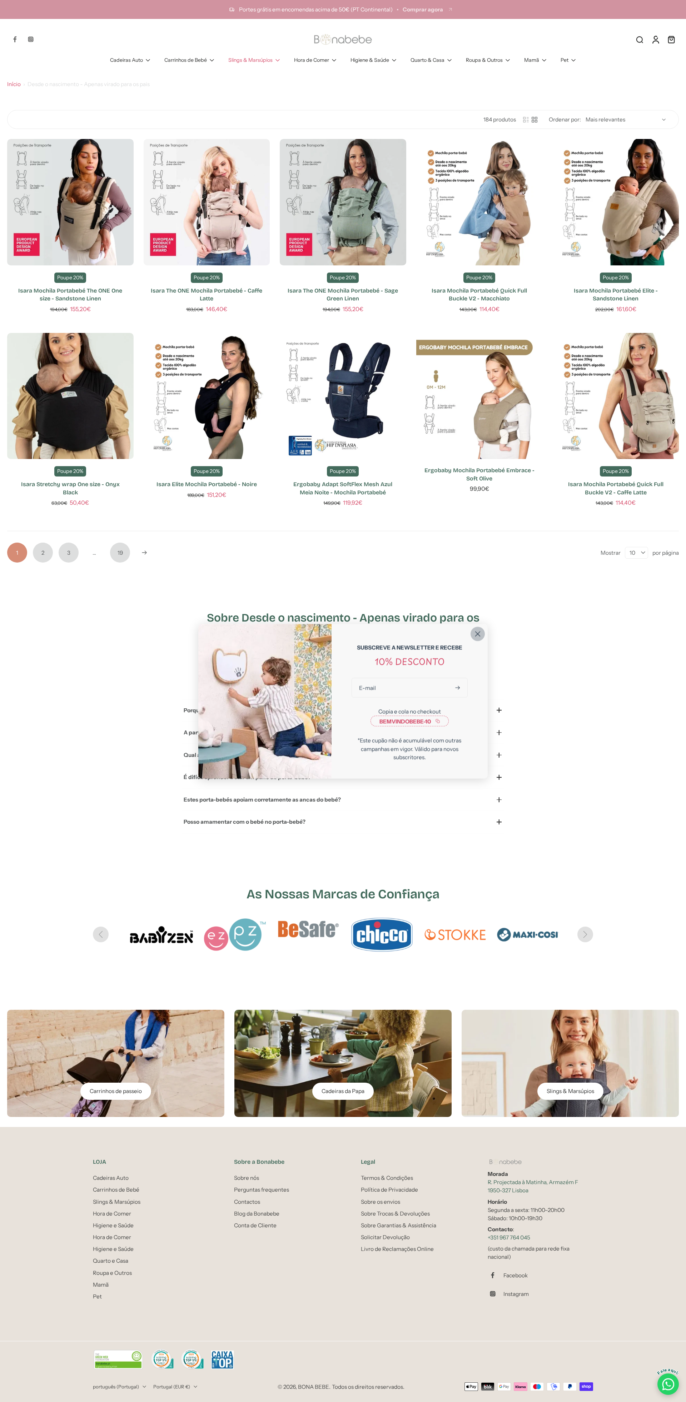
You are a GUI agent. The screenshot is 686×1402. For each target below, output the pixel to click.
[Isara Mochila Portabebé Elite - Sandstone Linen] (615, 202)
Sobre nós (246, 1177)
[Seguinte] (144, 552)
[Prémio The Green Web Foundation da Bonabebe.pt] (118, 1359)
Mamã (531, 60)
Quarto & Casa (427, 60)
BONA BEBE (313, 1386)
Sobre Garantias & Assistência (398, 1225)
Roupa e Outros (112, 1272)
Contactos (247, 1201)
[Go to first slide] (585, 934)
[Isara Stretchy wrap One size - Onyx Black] (70, 396)
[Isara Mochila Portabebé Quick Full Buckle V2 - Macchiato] (479, 202)
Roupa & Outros (484, 60)
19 (120, 552)
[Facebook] (15, 39)
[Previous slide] (101, 934)
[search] (639, 39)
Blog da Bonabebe (256, 1213)
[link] (159, 935)
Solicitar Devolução (385, 1237)
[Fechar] (478, 634)
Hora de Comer (311, 60)
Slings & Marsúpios (250, 60)
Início (14, 84)
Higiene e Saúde (113, 1225)
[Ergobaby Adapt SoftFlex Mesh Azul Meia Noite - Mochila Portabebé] (343, 396)
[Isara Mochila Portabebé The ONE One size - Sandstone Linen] (70, 202)
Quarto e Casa (110, 1260)
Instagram (516, 1293)
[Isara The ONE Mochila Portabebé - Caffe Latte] (207, 202)
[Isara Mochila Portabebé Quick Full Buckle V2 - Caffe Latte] (615, 396)
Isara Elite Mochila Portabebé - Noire (206, 484)
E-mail (367, 687)
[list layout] (526, 119)
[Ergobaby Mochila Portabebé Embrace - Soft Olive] (479, 396)
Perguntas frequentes (261, 1189)
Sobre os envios (380, 1201)
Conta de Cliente (255, 1225)
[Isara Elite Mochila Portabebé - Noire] (207, 396)
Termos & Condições (387, 1177)
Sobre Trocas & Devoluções (395, 1213)
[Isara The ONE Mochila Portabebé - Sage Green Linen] (343, 202)
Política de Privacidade (389, 1189)
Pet (564, 60)
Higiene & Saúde (370, 60)
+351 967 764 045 (509, 1237)
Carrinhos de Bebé (185, 60)
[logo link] (453, 935)
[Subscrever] (458, 687)
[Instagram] (31, 39)
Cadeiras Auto (126, 60)
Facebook (515, 1275)
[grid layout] (534, 119)
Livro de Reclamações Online (397, 1249)
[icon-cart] (671, 39)
